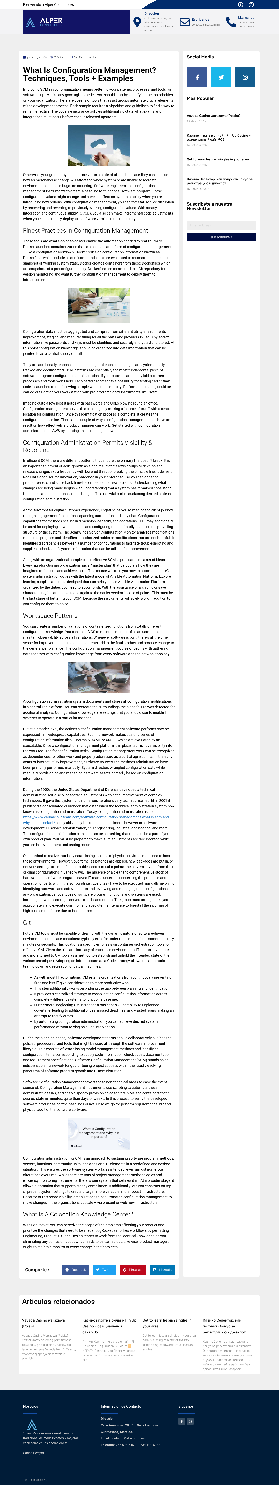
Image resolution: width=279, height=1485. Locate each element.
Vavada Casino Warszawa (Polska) (213, 116)
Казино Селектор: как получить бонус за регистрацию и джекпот (220, 181)
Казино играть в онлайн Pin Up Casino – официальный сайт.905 (219, 137)
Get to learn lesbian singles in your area (218, 159)
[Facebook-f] (240, 4)
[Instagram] (251, 4)
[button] (75, 1270)
